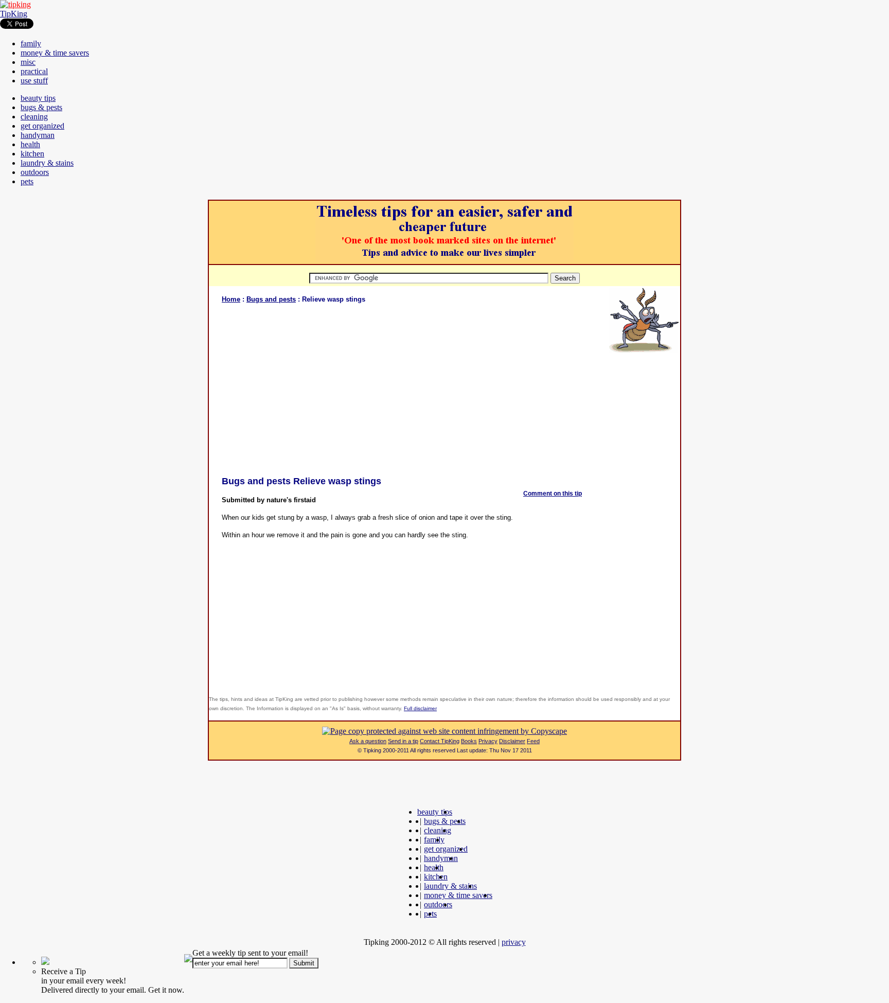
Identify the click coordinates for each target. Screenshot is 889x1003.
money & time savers (55, 52)
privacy (514, 942)
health (30, 144)
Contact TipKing (439, 741)
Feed (533, 741)
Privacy (487, 741)
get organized (42, 125)
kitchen (32, 153)
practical (34, 71)
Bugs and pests (271, 299)
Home (231, 299)
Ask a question (367, 741)
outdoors (35, 172)
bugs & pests (41, 107)
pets (27, 181)
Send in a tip (403, 741)
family (31, 43)
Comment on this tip (552, 493)
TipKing (13, 13)
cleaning (34, 116)
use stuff (34, 80)
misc (28, 62)
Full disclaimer (420, 708)
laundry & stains (47, 163)
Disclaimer (512, 741)
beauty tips (38, 98)
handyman (38, 135)
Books (469, 741)
